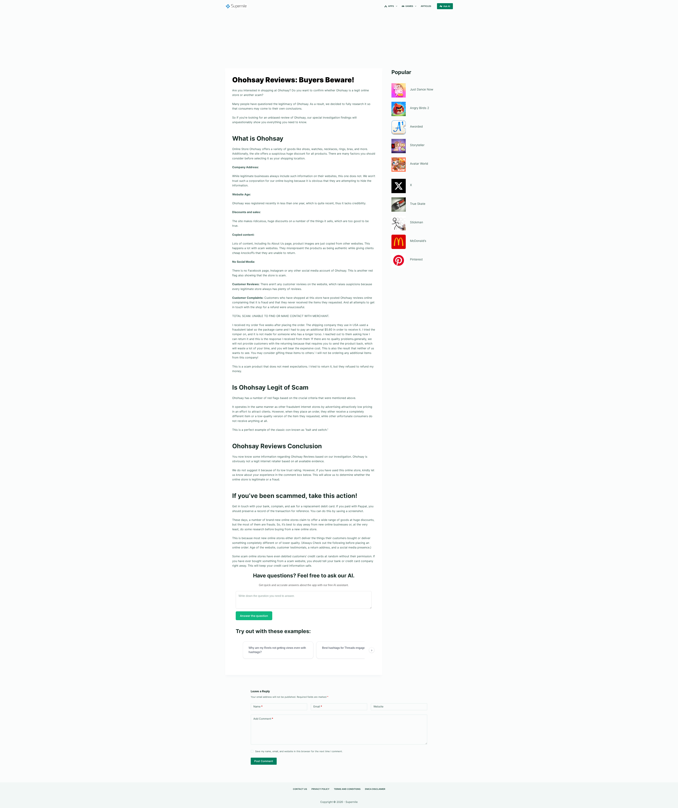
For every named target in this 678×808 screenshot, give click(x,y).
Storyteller (417, 145)
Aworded (416, 126)
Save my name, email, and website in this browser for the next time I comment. (299, 751)
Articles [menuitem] (426, 6)
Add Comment (263, 718)
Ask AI (446, 6)
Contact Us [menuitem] (300, 789)
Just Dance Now (421, 89)
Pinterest (416, 259)
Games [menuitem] (409, 6)
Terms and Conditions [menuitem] (347, 789)
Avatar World (419, 163)
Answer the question (254, 616)
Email (317, 706)
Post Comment (263, 761)
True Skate (417, 203)
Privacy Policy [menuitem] (320, 789)
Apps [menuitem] (391, 6)
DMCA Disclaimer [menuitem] (375, 789)
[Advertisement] (339, 38)
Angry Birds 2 (419, 108)
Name (258, 706)
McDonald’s (418, 241)
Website (378, 706)
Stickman (416, 222)
